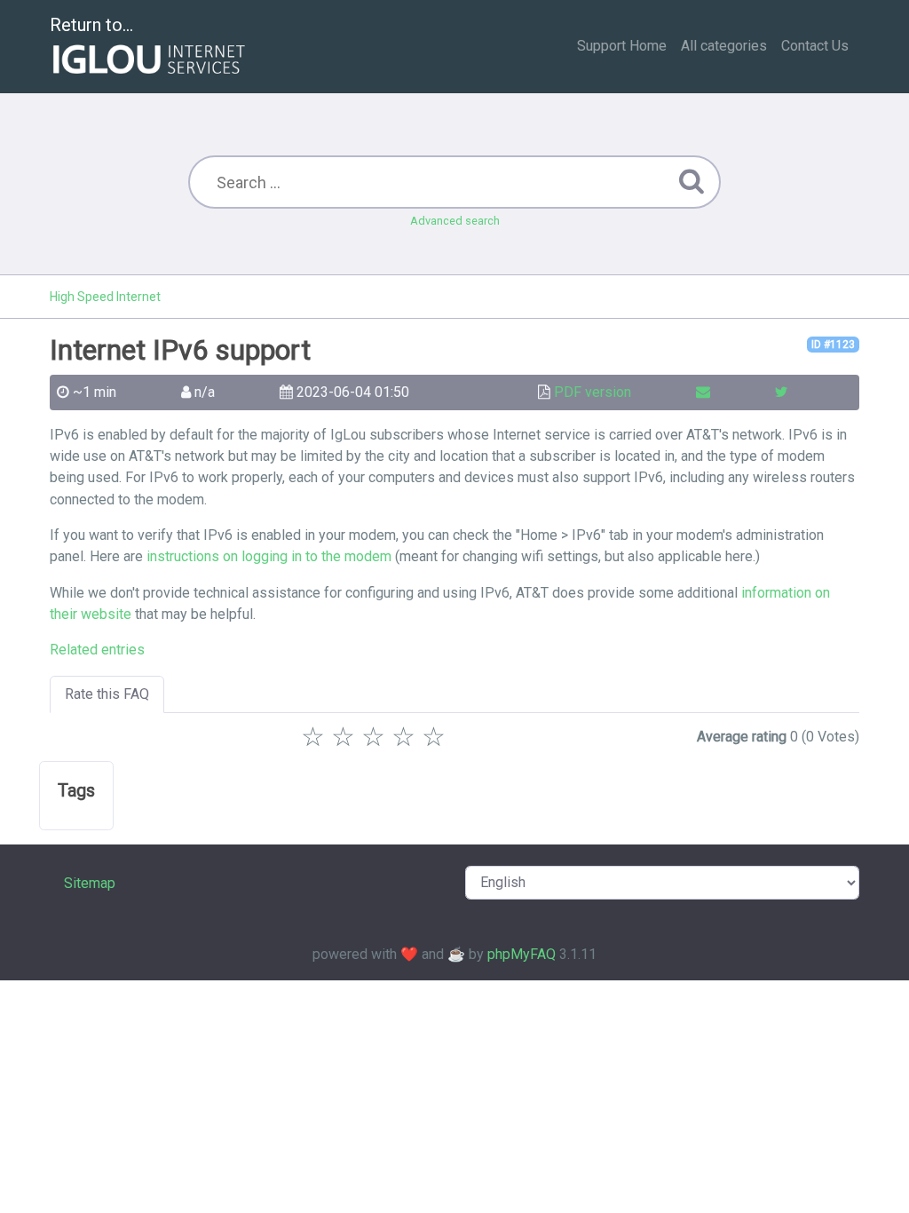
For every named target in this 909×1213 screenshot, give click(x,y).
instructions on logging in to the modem (268, 556)
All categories (724, 45)
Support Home (622, 45)
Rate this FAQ (107, 694)
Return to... (91, 25)
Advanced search (455, 220)
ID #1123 (833, 344)
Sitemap (89, 883)
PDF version (592, 392)
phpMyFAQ (521, 954)
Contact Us (815, 45)
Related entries (97, 649)
